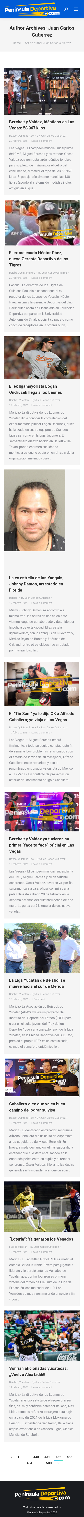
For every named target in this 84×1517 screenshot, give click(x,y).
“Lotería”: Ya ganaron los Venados (41, 1239)
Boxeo (13, 135)
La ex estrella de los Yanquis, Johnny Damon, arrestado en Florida (36, 584)
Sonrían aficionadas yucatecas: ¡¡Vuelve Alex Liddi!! (38, 1371)
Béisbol (13, 272)
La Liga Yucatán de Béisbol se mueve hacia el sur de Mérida (37, 983)
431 (47, 1457)
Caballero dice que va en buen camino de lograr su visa (37, 1107)
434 (29, 1463)
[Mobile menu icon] (76, 9)
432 (58, 1457)
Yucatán (24, 400)
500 (49, 1463)
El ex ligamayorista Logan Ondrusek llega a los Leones (35, 389)
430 (36, 1457)
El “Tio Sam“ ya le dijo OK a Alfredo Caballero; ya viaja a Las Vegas (41, 716)
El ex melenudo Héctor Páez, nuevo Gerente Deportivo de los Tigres (38, 258)
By (51, 135)
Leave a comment (41, 140)
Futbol (13, 1246)
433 (69, 1457)
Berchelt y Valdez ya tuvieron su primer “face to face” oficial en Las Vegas (41, 845)
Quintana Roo (26, 135)
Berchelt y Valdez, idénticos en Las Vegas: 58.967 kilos (41, 124)
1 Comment (38, 999)
